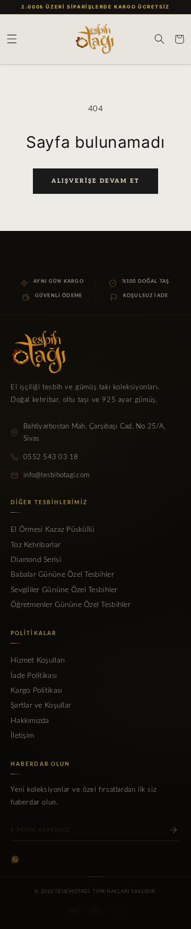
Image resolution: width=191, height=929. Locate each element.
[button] (12, 39)
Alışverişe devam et (95, 180)
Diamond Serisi (36, 560)
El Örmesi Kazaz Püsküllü (52, 529)
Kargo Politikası (36, 690)
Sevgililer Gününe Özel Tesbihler (64, 590)
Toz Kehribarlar (35, 545)
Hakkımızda (30, 721)
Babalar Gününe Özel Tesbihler (62, 574)
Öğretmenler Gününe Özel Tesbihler (71, 605)
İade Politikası (34, 676)
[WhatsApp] (15, 859)
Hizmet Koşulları (38, 660)
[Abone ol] (173, 830)
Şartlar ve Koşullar (41, 705)
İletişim (22, 735)
